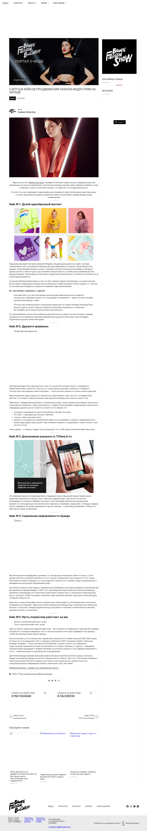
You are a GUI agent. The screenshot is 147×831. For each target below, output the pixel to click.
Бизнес (44, 3)
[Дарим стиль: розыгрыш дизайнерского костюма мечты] (131, 115)
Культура (18, 3)
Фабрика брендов (36, 182)
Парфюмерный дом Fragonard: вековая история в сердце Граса (53, 776)
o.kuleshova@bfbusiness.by (60, 827)
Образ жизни (58, 3)
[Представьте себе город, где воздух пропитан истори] (107, 108)
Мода (5, 3)
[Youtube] (134, 806)
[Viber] (55, 680)
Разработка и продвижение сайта (107, 823)
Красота (31, 3)
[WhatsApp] (58, 680)
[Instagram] (131, 806)
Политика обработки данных (29, 820)
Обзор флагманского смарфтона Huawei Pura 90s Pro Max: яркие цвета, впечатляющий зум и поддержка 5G (23, 776)
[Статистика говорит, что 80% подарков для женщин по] (119, 108)
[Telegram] (52, 680)
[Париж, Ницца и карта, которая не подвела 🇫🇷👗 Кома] (119, 115)
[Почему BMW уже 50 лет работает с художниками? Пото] (119, 101)
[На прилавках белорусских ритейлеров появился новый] (107, 101)
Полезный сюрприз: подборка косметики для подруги (83, 773)
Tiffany (20, 674)
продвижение (30, 674)
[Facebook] (127, 806)
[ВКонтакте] (49, 680)
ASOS (14, 674)
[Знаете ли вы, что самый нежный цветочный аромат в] (131, 101)
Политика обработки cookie (40, 820)
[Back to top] (142, 826)
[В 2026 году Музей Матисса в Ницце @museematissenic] (107, 115)
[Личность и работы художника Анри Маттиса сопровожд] (131, 108)
